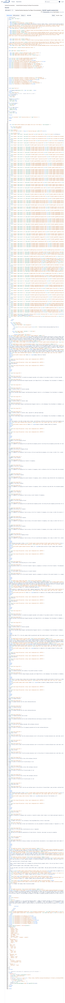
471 (7, 520)
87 (7, 109)
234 (7, 267)
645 (7, 707)
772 (7, 843)
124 (7, 149)
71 (7, 92)
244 (7, 277)
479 (7, 529)
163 (7, 191)
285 (7, 321)
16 (7, 33)
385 (7, 428)
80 (7, 102)
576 (7, 633)
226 (7, 258)
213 (7, 244)
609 (7, 668)
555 (7, 610)
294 (7, 331)
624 (7, 684)
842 (7, 918)
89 (7, 111)
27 (7, 45)
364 (7, 406)
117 (7, 141)
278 (7, 314)
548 (7, 603)
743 (7, 812)
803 (7, 876)
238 (7, 271)
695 (7, 760)
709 (7, 775)
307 (7, 345)
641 (7, 702)
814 (7, 888)
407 (7, 452)
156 (7, 183)
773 (7, 844)
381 (7, 424)
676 (7, 740)
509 (7, 561)
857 (7, 934)
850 (7, 926)
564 (7, 620)
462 (7, 511)
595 (7, 653)
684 (7, 748)
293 (7, 330)
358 (7, 399)
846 (7, 922)
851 (7, 927)
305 (7, 343)
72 (7, 93)
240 (7, 273)
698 (7, 763)
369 (7, 411)
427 (7, 473)
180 (7, 209)
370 (7, 412)
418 (7, 464)
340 (7, 380)
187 (7, 216)
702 (7, 768)
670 (7, 733)
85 (7, 107)
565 (7, 621)
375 (7, 418)
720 (7, 787)
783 (7, 854)
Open (61, 15)
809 (7, 882)
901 (7, 981)
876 (7, 954)
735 (7, 803)
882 (7, 960)
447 (7, 495)
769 (7, 839)
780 (7, 851)
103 (7, 126)
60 (7, 80)
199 (7, 229)
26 (7, 44)
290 (7, 327)
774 (7, 845)
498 (7, 549)
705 (7, 771)
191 (7, 221)
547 (7, 602)
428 (7, 474)
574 (7, 631)
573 (7, 630)
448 (7, 496)
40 (7, 59)
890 (7, 969)
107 (7, 131)
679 (7, 743)
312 (7, 350)
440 (7, 487)
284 (7, 320)
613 (7, 672)
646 (7, 708)
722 (7, 789)
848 (7, 924)
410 (7, 455)
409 (7, 454)
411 (7, 456)
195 (7, 225)
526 (7, 579)
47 (7, 66)
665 (7, 728)
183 (7, 212)
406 (7, 451)
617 (7, 677)
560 (7, 616)
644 (7, 706)
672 (7, 736)
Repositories (18, 1)
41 (7, 60)
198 (7, 228)
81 (7, 103)
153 (7, 180)
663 (7, 726)
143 (7, 169)
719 (7, 786)
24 (7, 42)
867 (7, 944)
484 (7, 534)
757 (7, 827)
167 (7, 195)
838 (7, 913)
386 (7, 429)
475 (7, 525)
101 (7, 124)
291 (7, 328)
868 (7, 945)
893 (7, 972)
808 (7, 881)
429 (7, 475)
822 (7, 896)
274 (7, 309)
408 (7, 453)
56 (7, 76)
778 (7, 849)
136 (7, 162)
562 (7, 618)
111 (7, 135)
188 (7, 217)
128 (7, 153)
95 (7, 118)
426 (7, 472)
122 (7, 147)
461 (7, 510)
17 (7, 34)
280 (7, 316)
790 (7, 862)
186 (7, 215)
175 (7, 203)
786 (7, 858)
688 (7, 753)
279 (7, 315)
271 (7, 306)
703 (7, 769)
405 (7, 450)
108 (7, 132)
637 (7, 698)
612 (7, 671)
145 (7, 171)
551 (7, 606)
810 (7, 883)
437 (7, 484)
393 (7, 437)
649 (7, 711)
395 (7, 439)
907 (7, 987)
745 (7, 814)
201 (7, 231)
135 (7, 161)
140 (7, 166)
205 (7, 236)
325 (7, 364)
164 (7, 192)
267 (7, 302)
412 (7, 457)
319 (7, 358)
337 (7, 377)
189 (7, 218)
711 (7, 777)
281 (7, 317)
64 (7, 85)
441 (7, 488)
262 (7, 297)
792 (7, 864)
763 (7, 833)
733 (7, 801)
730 (7, 798)
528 (7, 581)
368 (7, 410)
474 (7, 524)
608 (7, 667)
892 (7, 971)
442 (7, 489)
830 (7, 905)
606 (7, 665)
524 (7, 577)
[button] (2, 1)
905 (7, 985)
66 (7, 87)
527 (7, 580)
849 (7, 925)
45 (7, 64)
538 (7, 592)
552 (7, 607)
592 (7, 650)
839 (7, 914)
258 (7, 292)
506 (7, 558)
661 (7, 724)
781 (7, 852)
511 (7, 563)
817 (7, 891)
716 (7, 783)
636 (7, 697)
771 (7, 842)
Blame (53, 15)
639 (7, 700)
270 (7, 305)
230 (7, 262)
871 (7, 949)
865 (7, 942)
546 (7, 601)
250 (7, 284)
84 (7, 106)
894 (7, 973)
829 (7, 904)
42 (7, 61)
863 (7, 940)
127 (7, 152)
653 (7, 715)
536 (7, 590)
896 (7, 975)
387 (7, 430)
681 (7, 745)
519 (7, 572)
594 (7, 652)
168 (7, 196)
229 (7, 261)
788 (7, 860)
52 (7, 72)
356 (7, 397)
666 (7, 729)
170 (7, 198)
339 (7, 379)
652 (7, 714)
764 (7, 834)
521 (7, 574)
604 (7, 663)
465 (7, 514)
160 (7, 187)
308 (7, 346)
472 (7, 521)
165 (7, 193)
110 (7, 134)
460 (7, 509)
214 (7, 245)
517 (7, 570)
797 (7, 869)
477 (7, 527)
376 (7, 419)
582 (7, 639)
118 (7, 142)
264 (7, 299)
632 (7, 693)
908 (7, 988)
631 (7, 692)
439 (7, 486)
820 (7, 894)
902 (7, 982)
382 (7, 425)
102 (7, 125)
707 (7, 773)
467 (7, 516)
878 (7, 956)
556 (7, 611)
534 (7, 588)
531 (7, 585)
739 (7, 807)
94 (7, 117)
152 (7, 179)
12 (7, 29)
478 (7, 528)
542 (7, 596)
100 (7, 123)
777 (7, 848)
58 (7, 78)
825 (7, 899)
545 (7, 600)
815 (7, 889)
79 (7, 101)
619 (7, 679)
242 (7, 275)
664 (7, 727)
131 (7, 156)
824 (7, 898)
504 (7, 556)
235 (7, 268)
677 (7, 741)
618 (7, 678)
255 (7, 289)
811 (7, 884)
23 (7, 41)
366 (7, 408)
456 (7, 504)
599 (7, 657)
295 (7, 332)
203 (7, 233)
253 (7, 287)
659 (7, 722)
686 (7, 751)
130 (7, 155)
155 (7, 182)
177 (7, 206)
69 (7, 90)
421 (7, 467)
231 (7, 263)
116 (7, 140)
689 (7, 754)
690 (7, 755)
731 (7, 799)
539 (7, 593)
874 (7, 952)
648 (7, 710)
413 (7, 458)
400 (7, 444)
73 (7, 94)
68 (7, 89)
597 (7, 655)
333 (7, 373)
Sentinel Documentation (10, 5)
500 (7, 551)
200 (7, 230)
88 (7, 110)
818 (7, 892)
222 (7, 254)
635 (7, 696)
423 (7, 469)
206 (7, 237)
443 (7, 490)
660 (7, 723)
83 (7, 105)
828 (7, 903)
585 (7, 642)
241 (7, 274)
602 (7, 661)
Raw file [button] (57, 15)
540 (7, 594)
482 (7, 532)
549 (7, 604)
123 (7, 148)
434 (7, 481)
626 (7, 686)
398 (7, 442)
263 (7, 298)
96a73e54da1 (56, 12)
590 (7, 648)
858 (7, 935)
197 (7, 227)
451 (7, 499)
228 (7, 260)
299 (7, 336)
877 (7, 955)
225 (7, 257)
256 (7, 290)
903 (7, 983)
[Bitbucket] (6, 2)
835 (7, 910)
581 (7, 638)
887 (7, 966)
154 (7, 181)
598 (7, 656)
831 (7, 906)
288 (7, 324)
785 (7, 857)
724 (7, 791)
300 (7, 337)
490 (7, 541)
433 (7, 480)
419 (7, 465)
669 (7, 732)
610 (7, 669)
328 (7, 367)
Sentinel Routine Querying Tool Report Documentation (27, 5)
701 (7, 767)
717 (7, 784)
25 (7, 43)
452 (7, 500)
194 (7, 224)
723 (7, 790)
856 (7, 933)
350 (7, 391)
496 (7, 547)
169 (7, 197)
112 (7, 136)
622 (7, 682)
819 (7, 893)
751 (7, 820)
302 (7, 339)
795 (7, 867)
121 (7, 146)
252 (7, 286)
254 (7, 288)
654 (7, 716)
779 (7, 850)
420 (7, 466)
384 (7, 427)
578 (7, 635)
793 (7, 865)
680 (7, 744)
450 (7, 498)
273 (7, 308)
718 (7, 785)
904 (7, 984)
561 (7, 617)
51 (7, 71)
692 (7, 757)
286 (7, 322)
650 (7, 712)
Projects (13, 1)
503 (7, 555)
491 (7, 542)
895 (7, 974)
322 (7, 361)
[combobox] (51, 2)
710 (7, 776)
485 (7, 535)
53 (7, 73)
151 (7, 178)
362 (7, 404)
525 (7, 578)
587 (7, 645)
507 (7, 559)
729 (7, 797)
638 (7, 699)
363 (7, 405)
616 (7, 676)
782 (7, 853)
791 (7, 863)
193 (7, 223)
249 (7, 283)
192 (7, 222)
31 (7, 49)
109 (7, 133)
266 (7, 301)
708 (7, 774)
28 (7, 46)
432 (7, 479)
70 (7, 91)
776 (7, 847)
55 (7, 75)
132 (7, 157)
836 (7, 911)
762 (7, 832)
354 (7, 395)
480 (7, 530)
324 (7, 363)
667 (7, 730)
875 (7, 953)
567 (7, 623)
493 (7, 544)
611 (7, 670)
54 (7, 74)
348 (7, 389)
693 (7, 758)
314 (7, 352)
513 (7, 565)
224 (7, 256)
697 (7, 762)
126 (7, 151)
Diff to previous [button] (16, 15)
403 (7, 448)
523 (7, 576)
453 (7, 501)
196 (7, 226)
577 (7, 634)
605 (7, 664)
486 (7, 536)
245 (7, 278)
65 (7, 86)
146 (7, 172)
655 (7, 717)
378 (7, 421)
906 (7, 986)
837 (7, 912)
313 (7, 351)
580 (7, 637)
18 (7, 35)
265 (7, 300)
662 (7, 725)
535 (7, 589)
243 (7, 276)
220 (7, 252)
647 (7, 709)
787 (7, 859)
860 (7, 937)
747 (7, 816)
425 (7, 471)
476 (7, 526)
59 (7, 79)
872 (7, 950)
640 (7, 701)
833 (7, 908)
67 (7, 88)
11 (7, 28)
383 (7, 426)
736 (7, 804)
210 (7, 241)
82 (7, 104)
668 (7, 731)
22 (7, 40)
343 (7, 383)
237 (7, 270)
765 (7, 835)
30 (7, 48)
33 (7, 51)
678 (7, 742)
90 (7, 112)
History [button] (22, 15)
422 (7, 468)
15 (7, 32)
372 (7, 414)
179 (7, 208)
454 (7, 502)
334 (7, 374)
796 (7, 868)
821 (7, 895)
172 (7, 200)
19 (7, 36)
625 (7, 685)
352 (7, 393)
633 (7, 694)
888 (7, 967)
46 (7, 65)
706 (7, 772)
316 (7, 354)
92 (7, 115)
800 (7, 873)
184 (7, 213)
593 (7, 651)
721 (7, 788)
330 (7, 369)
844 (7, 920)
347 (7, 388)
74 (7, 95)
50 (7, 70)
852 (7, 928)
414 (7, 459)
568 (7, 624)
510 (7, 562)
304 (7, 342)
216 (7, 247)
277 (7, 313)
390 (7, 434)
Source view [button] (9, 15)
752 (7, 821)
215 (7, 246)
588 (7, 646)
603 (7, 662)
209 (7, 240)
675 (7, 739)
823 (7, 897)
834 (7, 909)
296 (7, 333)
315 (7, 353)
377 (7, 420)
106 (7, 130)
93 (7, 116)
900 (7, 980)
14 (7, 31)
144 (7, 170)
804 (7, 877)
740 (7, 808)
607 (7, 666)
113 (7, 137)
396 (7, 440)
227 (7, 259)
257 (7, 291)
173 (7, 201)
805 (7, 878)
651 (7, 713)
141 (7, 167)
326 (7, 365)
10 (7, 27)
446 (7, 494)
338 (7, 378)
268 (7, 303)
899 (7, 979)
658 (7, 721)
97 (7, 120)
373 (7, 415)
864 (7, 941)
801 (7, 874)
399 (7, 443)
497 (7, 548)
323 (7, 362)
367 (7, 409)
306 (7, 344)
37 (7, 56)
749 (7, 818)
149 (7, 176)
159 (7, 186)
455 (7, 503)
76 (7, 97)
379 (7, 422)
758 (7, 828)
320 (7, 359)
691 (7, 756)
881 (7, 959)
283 (7, 319)
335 (7, 375)
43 (7, 62)
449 (7, 497)
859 (7, 936)
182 (7, 211)
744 (7, 813)
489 (7, 540)
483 (7, 533)
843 (7, 919)
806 (7, 879)
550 (7, 605)
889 (7, 968)
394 (7, 438)
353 (7, 394)
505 (7, 557)
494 (7, 545)
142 (7, 168)
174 (7, 202)
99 (7, 122)
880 (7, 958)
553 (7, 608)
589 (7, 647)
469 (7, 518)
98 (7, 121)
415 (7, 460)
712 (7, 778)
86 (7, 108)
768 (7, 838)
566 (7, 622)
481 (7, 531)
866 (7, 943)
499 (7, 550)
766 (7, 836)
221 (7, 253)
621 (7, 681)
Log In (62, 1)
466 (7, 515)
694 (7, 759)
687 (7, 752)
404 (7, 449)
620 (7, 680)
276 (7, 312)
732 (7, 800)
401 (7, 445)
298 (7, 335)
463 (7, 512)
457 (7, 505)
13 (7, 30)
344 (7, 384)
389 (7, 433)
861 (7, 938)
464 (7, 513)
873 (7, 951)
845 (7, 921)
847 (7, 923)
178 (7, 207)
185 (7, 214)
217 (7, 248)
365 (7, 407)
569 (7, 625)
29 (7, 47)
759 (7, 829)
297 (7, 334)
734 (7, 802)
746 (7, 815)
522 (7, 575)
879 (7, 957)
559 (7, 615)
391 (7, 435)
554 (7, 609)
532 (7, 586)
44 (7, 63)
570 (7, 626)
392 (7, 436)
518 (7, 571)
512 (7, 564)
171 (7, 199)
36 (7, 55)
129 (7, 154)
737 (7, 805)
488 (7, 539)
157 (7, 184)
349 (7, 390)
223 (7, 255)
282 (7, 318)
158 (7, 185)
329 (7, 368)
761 (7, 831)
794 (7, 866)
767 (7, 837)
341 (7, 381)
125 (7, 150)
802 (7, 875)
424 (7, 470)
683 (7, 747)
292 (7, 329)
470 (7, 519)
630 (7, 691)
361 (7, 403)
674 (7, 738)
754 (7, 823)
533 (7, 587)
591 (7, 649)
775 (7, 846)
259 (7, 293)
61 (7, 81)
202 (7, 232)
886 (7, 965)
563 (7, 619)
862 (7, 939)
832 (7, 907)
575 (7, 632)
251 (7, 285)
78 (7, 100)
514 (7, 566)
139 (7, 165)
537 (7, 591)
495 (7, 546)
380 (7, 423)
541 (7, 595)
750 (7, 819)
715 (7, 782)
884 (7, 963)
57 (7, 77)
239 (7, 272)
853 (7, 929)
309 (7, 347)
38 (7, 57)
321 (7, 360)
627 (7, 687)
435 (7, 482)
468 (7, 517)
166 (7, 194)
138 (7, 164)
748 (7, 817)
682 (7, 746)
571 (7, 627)
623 (7, 683)
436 (7, 483)
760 (7, 830)
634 (7, 695)
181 (7, 210)
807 (7, 880)
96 (7, 119)
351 (7, 392)
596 (7, 654)
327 (7, 366)
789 (7, 861)
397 (7, 441)
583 (7, 640)
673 (7, 737)
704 (7, 770)
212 (7, 243)
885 (7, 964)
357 (7, 398)
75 (7, 96)
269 (7, 304)
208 (7, 239)
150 (7, 177)
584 (7, 641)
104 (7, 127)
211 (7, 242)
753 (7, 822)
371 (7, 413)
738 (7, 806)
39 (7, 58)
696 (7, 761)
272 (7, 307)
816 (7, 890)
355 (7, 396)
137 (7, 163)
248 (7, 282)
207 (7, 238)
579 (7, 636)
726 (7, 793)
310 (7, 348)
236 (7, 269)
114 (7, 138)
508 (7, 560)
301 (7, 338)
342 (7, 382)
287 (7, 323)
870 (7, 948)
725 (7, 792)
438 (7, 485)
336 (7, 376)
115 (7, 139)
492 (7, 543)
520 (7, 573)
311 (7, 349)
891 (7, 970)
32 (7, 50)
